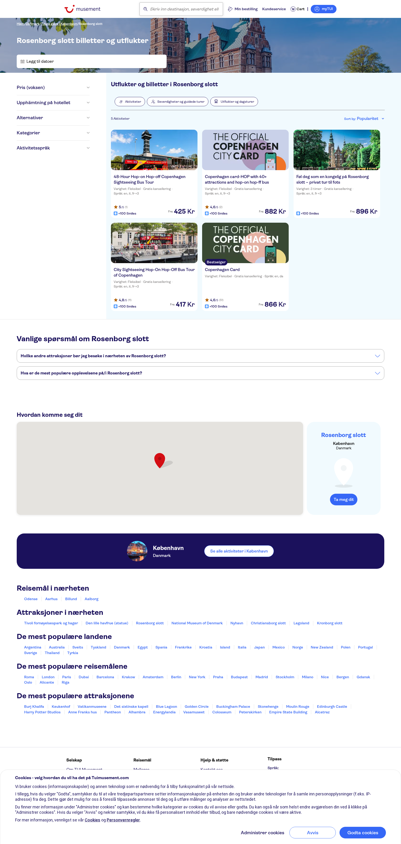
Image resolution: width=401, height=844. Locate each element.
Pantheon (112, 712)
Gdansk (363, 677)
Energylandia (164, 712)
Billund (71, 599)
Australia (57, 647)
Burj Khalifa (34, 706)
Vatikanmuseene (92, 706)
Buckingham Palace (233, 706)
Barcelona (105, 677)
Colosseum (221, 712)
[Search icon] (145, 9)
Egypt (143, 647)
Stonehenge (268, 706)
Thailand (52, 653)
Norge (297, 647)
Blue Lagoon (166, 706)
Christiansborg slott (268, 623)
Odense (31, 599)
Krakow (128, 677)
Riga (65, 682)
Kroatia (205, 647)
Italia (242, 647)
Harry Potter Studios (42, 712)
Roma (29, 677)
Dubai (84, 677)
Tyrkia (72, 653)
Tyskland (98, 647)
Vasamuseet (194, 712)
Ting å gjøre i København (59, 24)
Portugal (365, 647)
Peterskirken (250, 712)
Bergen (342, 677)
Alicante (47, 682)
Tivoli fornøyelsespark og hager (51, 623)
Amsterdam (153, 677)
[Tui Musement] (86, 9)
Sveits (77, 647)
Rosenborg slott (91, 24)
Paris (66, 677)
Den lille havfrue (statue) (107, 623)
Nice (325, 677)
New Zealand (322, 647)
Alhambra (137, 712)
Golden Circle (197, 706)
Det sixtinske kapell (131, 706)
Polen (345, 647)
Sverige (30, 653)
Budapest (239, 677)
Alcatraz (322, 712)
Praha (218, 677)
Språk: (273, 768)
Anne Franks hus (82, 712)
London (48, 677)
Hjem (20, 24)
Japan (259, 647)
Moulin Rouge (297, 706)
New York (197, 677)
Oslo (28, 682)
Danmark (33, 24)
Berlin (176, 677)
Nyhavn (236, 623)
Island (225, 647)
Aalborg (91, 599)
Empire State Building (288, 712)
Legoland (301, 623)
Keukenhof (61, 706)
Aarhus (51, 599)
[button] (130, 101)
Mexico (278, 647)
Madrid (261, 677)
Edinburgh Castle (332, 706)
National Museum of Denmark (197, 623)
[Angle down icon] (67, 88)
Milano (307, 677)
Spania (161, 647)
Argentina (32, 647)
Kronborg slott (330, 623)
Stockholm (285, 677)
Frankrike (183, 647)
